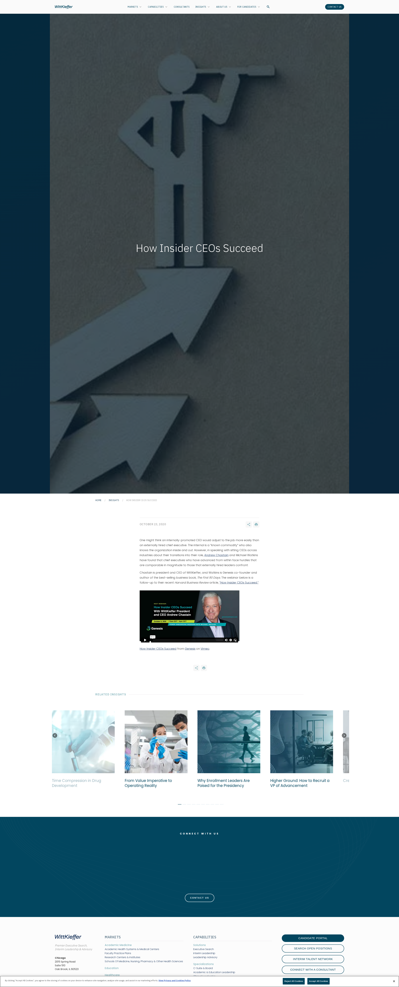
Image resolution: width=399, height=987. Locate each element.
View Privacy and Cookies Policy (175, 980)
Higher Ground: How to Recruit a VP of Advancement (292, 783)
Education (112, 968)
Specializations (203, 964)
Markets (133, 6)
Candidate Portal (312, 938)
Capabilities (156, 6)
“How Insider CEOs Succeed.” (239, 582)
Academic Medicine (118, 945)
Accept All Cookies (318, 981)
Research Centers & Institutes (122, 957)
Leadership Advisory (205, 957)
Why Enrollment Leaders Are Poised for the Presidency (216, 783)
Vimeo (205, 649)
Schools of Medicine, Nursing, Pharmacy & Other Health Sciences (144, 961)
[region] (199, 981)
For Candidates (246, 6)
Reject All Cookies (293, 981)
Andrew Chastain (216, 555)
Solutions (199, 945)
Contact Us (335, 6)
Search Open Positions (313, 948)
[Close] (394, 981)
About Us (221, 6)
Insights (200, 6)
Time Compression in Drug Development (69, 783)
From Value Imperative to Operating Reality (141, 783)
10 (220, 804)
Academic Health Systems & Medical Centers (132, 949)
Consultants (182, 6)
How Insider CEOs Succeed (158, 649)
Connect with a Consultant (313, 969)
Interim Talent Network (313, 959)
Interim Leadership (204, 953)
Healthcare (112, 975)
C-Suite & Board (203, 968)
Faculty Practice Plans (118, 953)
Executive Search (203, 949)
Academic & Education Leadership (214, 972)
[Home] (64, 7)
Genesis (190, 649)
